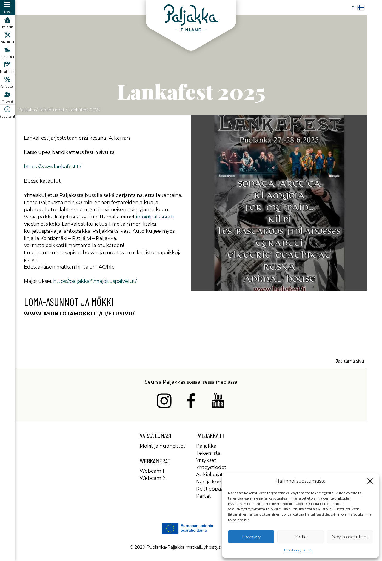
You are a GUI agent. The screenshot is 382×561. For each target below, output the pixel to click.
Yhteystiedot (211, 467)
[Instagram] (164, 401)
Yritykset (206, 460)
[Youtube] (217, 401)
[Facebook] (191, 401)
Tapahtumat (51, 109)
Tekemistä (208, 453)
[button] (370, 481)
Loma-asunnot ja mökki (68, 301)
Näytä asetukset (350, 537)
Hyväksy (251, 537)
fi (353, 7)
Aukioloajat (209, 474)
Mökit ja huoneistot (163, 446)
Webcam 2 (152, 478)
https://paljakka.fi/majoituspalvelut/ (95, 281)
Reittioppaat (211, 489)
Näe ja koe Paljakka (219, 482)
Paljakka (26, 109)
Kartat (203, 496)
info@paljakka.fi (155, 217)
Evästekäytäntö (297, 550)
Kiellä (301, 537)
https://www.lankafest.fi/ (52, 166)
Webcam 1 (152, 471)
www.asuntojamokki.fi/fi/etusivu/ (79, 314)
